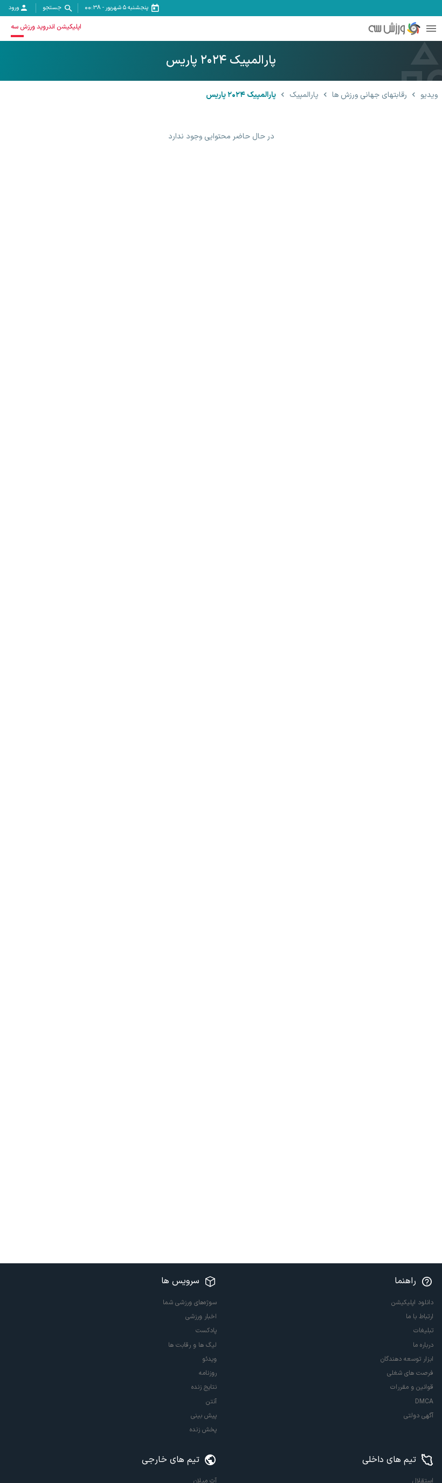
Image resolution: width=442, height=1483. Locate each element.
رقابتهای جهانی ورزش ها (369, 95)
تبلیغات (423, 1330)
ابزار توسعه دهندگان (407, 1359)
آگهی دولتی (418, 1416)
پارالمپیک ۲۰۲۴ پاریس (241, 95)
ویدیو (429, 95)
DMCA (424, 1402)
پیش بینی (204, 1416)
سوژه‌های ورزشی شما (190, 1302)
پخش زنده (203, 1430)
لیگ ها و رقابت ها (192, 1345)
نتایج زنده (204, 1387)
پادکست (206, 1330)
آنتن (211, 1402)
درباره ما (423, 1345)
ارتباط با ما (419, 1316)
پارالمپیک (304, 95)
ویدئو (209, 1359)
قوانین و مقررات (411, 1387)
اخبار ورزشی (201, 1316)
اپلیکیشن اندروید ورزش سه (46, 27)
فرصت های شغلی (410, 1373)
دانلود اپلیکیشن (412, 1302)
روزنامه (208, 1373)
